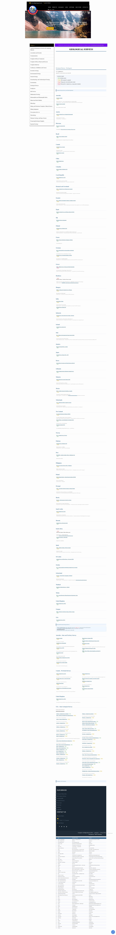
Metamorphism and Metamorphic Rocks (38, 97)
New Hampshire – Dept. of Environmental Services (89, 730)
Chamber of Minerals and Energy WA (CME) (88, 648)
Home (49, 7)
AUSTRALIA (61, 823)
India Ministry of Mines (59, 301)
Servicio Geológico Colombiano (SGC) (61, 169)
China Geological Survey (60, 161)
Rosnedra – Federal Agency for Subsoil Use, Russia (63, 500)
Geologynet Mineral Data (62, 794)
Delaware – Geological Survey (60, 734)
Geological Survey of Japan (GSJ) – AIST (62, 354)
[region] (58, 24)
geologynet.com (60, 71)
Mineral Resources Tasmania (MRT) (87, 638)
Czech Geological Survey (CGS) (60, 177)
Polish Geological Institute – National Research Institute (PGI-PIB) (66, 477)
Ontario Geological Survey (86, 673)
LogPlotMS (59, 809)
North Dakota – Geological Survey (87, 743)
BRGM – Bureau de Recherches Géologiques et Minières (64, 239)
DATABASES (61, 7)
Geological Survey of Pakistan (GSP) (61, 443)
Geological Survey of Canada (60, 146)
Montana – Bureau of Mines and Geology (88, 723)
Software (71, 7)
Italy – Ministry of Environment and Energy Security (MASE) (65, 335)
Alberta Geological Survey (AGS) (61, 673)
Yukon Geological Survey (86, 685)
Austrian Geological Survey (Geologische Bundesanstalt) (64, 114)
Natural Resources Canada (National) (87, 688)
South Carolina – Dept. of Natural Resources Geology (90, 762)
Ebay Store (78, 7)
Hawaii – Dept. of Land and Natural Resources (63, 744)
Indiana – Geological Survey (60, 749)
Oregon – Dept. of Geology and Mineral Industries (89, 754)
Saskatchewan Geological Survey (87, 681)
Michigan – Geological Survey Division (88, 713)
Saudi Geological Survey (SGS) (60, 511)
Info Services (33, 91)
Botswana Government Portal (60, 125)
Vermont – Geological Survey (86, 767)
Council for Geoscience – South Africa (61, 537)
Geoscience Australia (59, 638)
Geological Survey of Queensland (61, 643)
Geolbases (59, 807)
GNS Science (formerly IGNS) (60, 424)
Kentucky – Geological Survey (60, 754)
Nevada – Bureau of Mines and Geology (88, 728)
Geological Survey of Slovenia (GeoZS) (62, 523)
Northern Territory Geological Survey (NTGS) (63, 657)
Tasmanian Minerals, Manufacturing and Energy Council (90, 640)
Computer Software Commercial (37, 58)
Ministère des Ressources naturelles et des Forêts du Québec (90, 678)
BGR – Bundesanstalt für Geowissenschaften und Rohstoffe (65, 250)
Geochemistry (33, 82)
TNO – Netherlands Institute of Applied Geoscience (63, 402)
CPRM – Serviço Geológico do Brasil (61, 136)
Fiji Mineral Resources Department (61, 220)
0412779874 (47, 3)
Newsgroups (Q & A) (35, 112)
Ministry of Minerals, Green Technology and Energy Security (68, 129)
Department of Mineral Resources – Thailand (62, 587)
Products (54, 7)
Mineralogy (32, 103)
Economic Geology (34, 70)
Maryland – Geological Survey (60, 763)
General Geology (34, 76)
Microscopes (59, 802)
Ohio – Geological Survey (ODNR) (87, 747)
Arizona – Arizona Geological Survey (61, 719)
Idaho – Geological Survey (60, 746)
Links (66, 7)
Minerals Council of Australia (60, 103)
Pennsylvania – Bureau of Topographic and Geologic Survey (91, 758)
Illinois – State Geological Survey (61, 747)
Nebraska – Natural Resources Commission (88, 724)
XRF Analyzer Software (61, 796)
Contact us (85, 7)
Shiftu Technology (98, 834)
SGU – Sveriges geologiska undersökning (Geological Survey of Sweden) (66, 567)
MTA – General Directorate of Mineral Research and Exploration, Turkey (67, 595)
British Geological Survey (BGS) (61, 603)
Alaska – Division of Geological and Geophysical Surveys (64, 715)
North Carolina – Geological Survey (87, 739)
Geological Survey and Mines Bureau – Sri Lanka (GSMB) (65, 559)
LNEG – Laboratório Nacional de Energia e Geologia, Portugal (65, 488)
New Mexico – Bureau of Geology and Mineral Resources (90, 737)
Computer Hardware (34, 64)
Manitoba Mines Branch (59, 683)
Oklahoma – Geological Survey (86, 750)
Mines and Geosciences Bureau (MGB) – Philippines (64, 465)
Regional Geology (34, 124)
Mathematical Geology (35, 94)
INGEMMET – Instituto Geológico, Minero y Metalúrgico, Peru (65, 455)
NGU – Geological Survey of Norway (61, 435)
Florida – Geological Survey (60, 736)
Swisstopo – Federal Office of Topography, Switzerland (64, 575)
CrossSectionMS (60, 798)
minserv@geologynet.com (36, 3)
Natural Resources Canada (60, 152)
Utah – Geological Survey (86, 765)
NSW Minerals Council (59, 652)
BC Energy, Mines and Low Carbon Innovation (63, 678)
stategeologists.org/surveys (61, 629)
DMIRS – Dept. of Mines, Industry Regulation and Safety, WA (91, 650)
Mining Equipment (34, 109)
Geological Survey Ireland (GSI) (61, 326)
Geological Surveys (34, 85)
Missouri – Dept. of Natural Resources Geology (89, 721)
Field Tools (59, 805)
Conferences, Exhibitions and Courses (38, 67)
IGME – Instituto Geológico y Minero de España (63, 547)
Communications (34, 55)
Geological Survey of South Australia (61, 662)
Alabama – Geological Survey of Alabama (62, 713)
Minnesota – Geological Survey (86, 717)
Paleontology (33, 115)
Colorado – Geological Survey (60, 730)
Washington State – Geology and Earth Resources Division (90, 771)
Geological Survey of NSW (60, 647)
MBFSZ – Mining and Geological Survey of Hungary (64, 289)
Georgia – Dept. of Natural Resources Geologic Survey (64, 740)
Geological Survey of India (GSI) (61, 307)
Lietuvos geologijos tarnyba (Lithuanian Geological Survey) (65, 371)
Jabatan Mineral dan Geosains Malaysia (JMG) (63, 379)
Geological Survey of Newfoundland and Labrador (63, 688)
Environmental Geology (35, 73)
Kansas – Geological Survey (60, 752)
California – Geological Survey (60, 726)
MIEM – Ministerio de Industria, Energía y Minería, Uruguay (65, 611)
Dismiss (103, 45)
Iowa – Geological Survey (60, 751)
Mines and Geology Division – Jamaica (62, 346)
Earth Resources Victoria (85, 643)
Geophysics (32, 88)
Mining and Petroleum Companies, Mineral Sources (41, 106)
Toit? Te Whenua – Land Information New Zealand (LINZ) (65, 419)
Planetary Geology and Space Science (38, 118)
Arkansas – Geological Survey (60, 723)
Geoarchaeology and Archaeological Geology (40, 79)
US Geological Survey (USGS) (60, 619)
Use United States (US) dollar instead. (96, 45)
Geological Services (60, 800)
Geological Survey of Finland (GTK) (61, 228)
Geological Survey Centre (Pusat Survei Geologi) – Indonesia (65, 315)
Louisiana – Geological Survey (60, 758)
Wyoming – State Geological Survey (87, 774)
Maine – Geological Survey (60, 759)
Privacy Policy (103, 832)
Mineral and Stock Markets (36, 100)
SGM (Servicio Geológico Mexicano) (72, 395)
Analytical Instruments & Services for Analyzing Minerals (40, 49)
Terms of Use (110, 832)
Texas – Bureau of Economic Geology (87, 764)
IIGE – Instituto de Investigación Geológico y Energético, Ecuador (66, 200)
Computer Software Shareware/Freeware (39, 61)
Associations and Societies (36, 53)
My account (93, 7)
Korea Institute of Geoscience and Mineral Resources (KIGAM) (65, 363)
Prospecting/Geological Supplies (37, 121)
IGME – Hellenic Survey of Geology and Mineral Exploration (65, 266)
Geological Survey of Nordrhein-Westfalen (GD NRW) (64, 255)
